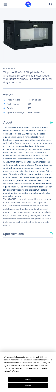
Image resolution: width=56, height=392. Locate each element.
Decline (28, 385)
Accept (28, 379)
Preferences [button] (15, 371)
